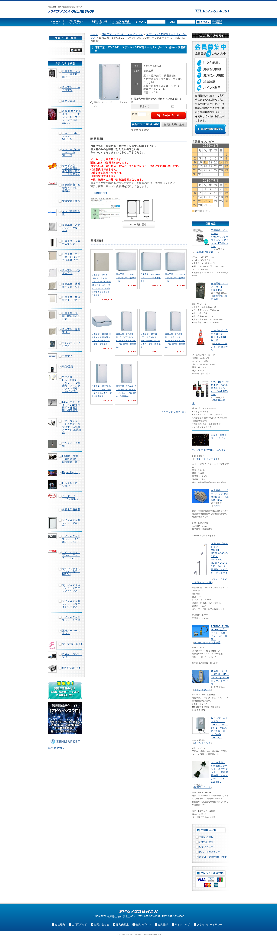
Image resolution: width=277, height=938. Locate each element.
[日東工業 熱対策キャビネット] (52, 285)
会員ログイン (143, 924)
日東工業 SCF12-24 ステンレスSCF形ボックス (151, 277)
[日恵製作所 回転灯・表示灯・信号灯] (52, 183)
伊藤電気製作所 (71, 509)
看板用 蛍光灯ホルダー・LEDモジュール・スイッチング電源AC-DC (71, 117)
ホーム (94, 34)
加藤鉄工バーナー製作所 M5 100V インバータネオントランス (220, 677)
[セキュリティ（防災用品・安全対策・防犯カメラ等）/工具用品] (52, 422)
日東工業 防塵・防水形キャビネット (71, 316)
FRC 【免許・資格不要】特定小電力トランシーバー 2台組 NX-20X (220, 388)
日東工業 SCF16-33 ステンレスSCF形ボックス (176, 277)
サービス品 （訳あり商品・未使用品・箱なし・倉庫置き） (71, 170)
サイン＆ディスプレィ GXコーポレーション (71, 539)
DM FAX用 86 (71, 667)
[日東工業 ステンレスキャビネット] (52, 226)
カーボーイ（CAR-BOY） (70, 498)
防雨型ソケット (202, 787)
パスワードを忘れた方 (217, 21)
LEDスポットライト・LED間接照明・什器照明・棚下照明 (71, 406)
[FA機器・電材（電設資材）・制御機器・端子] (52, 456)
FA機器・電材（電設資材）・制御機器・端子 (71, 459)
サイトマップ (182, 924)
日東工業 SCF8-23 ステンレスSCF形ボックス (126, 277)
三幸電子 (67, 356)
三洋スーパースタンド (71, 632)
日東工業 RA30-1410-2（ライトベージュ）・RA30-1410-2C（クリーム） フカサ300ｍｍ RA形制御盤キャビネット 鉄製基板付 (102, 285)
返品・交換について (209, 852)
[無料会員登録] (210, 133)
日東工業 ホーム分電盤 (71, 89)
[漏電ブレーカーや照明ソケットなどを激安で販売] (71, 11)
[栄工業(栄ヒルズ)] (52, 645)
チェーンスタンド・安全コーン (219, 346)
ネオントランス (202, 689)
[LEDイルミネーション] (52, 484)
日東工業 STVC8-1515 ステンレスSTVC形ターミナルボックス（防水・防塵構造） (126, 341)
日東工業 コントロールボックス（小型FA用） (71, 257)
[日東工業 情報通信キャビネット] (52, 298)
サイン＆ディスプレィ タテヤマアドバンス (71, 587)
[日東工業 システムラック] (52, 242)
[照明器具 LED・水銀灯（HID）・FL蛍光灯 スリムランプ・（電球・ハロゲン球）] (52, 377)
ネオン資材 (68, 100)
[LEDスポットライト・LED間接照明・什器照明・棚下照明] (52, 402)
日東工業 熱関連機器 (71, 331)
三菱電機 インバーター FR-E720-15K (219, 286)
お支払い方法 (206, 842)
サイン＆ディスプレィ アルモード (71, 523)
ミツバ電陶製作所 (71, 213)
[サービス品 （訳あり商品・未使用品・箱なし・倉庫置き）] (52, 166)
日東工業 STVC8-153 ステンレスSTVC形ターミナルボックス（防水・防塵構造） (151, 341)
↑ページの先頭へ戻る (174, 411)
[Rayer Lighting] (52, 473)
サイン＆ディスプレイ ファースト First (71, 555)
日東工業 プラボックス (71, 272)
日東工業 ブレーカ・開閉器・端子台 (71, 74)
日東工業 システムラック (71, 242)
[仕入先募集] (122, 22)
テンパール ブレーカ (71, 344)
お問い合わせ (101, 924)
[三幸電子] (52, 356)
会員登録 (163, 924)
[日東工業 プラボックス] (52, 272)
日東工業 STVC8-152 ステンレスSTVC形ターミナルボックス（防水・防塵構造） (175, 341)
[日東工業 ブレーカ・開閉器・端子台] (52, 73)
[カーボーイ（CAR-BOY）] (52, 496)
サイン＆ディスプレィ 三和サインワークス (71, 604)
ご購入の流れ (206, 837)
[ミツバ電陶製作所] (52, 212)
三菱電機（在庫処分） (206, 252)
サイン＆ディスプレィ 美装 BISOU (71, 571)
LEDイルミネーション (71, 484)
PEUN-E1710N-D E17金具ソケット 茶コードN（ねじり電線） (220, 633)
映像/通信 (67, 366)
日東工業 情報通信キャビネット (71, 300)
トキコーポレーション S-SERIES (71, 136)
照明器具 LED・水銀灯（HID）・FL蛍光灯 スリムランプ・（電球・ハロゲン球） (71, 384)
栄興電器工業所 (71, 201)
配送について (206, 847)
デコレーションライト (206, 459)
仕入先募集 (122, 924)
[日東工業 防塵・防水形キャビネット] (52, 315)
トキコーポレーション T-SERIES (71, 152)
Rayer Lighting (71, 472)
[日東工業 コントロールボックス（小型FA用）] (52, 255)
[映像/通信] (52, 368)
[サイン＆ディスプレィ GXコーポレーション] (52, 536)
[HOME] (56, 22)
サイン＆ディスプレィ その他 (71, 618)
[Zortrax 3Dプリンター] (52, 656)
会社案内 (60, 924)
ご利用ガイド (79, 924)
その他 (216, 505)
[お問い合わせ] (98, 22)
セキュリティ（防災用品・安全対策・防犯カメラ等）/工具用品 (71, 427)
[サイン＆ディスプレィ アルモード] (52, 523)
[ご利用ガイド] (75, 22)
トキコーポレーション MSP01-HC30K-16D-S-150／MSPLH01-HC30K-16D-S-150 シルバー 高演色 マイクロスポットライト (220, 559)
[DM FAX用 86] (52, 669)
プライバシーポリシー (209, 924)
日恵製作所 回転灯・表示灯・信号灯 (71, 187)
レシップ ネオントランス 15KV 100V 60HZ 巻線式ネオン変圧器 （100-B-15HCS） (219, 728)
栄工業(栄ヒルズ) (72, 644)
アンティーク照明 (71, 444)
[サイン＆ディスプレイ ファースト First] (52, 551)
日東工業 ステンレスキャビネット (71, 227)
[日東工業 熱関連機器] (52, 331)
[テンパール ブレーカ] (52, 344)
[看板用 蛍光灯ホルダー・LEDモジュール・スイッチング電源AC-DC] (52, 114)
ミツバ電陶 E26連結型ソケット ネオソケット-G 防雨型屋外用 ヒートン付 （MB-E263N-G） (219, 772)
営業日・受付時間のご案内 (213, 857)
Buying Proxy (56, 747)
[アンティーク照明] (52, 444)
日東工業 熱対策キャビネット (71, 285)
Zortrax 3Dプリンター (72, 656)
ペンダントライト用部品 (207, 642)
